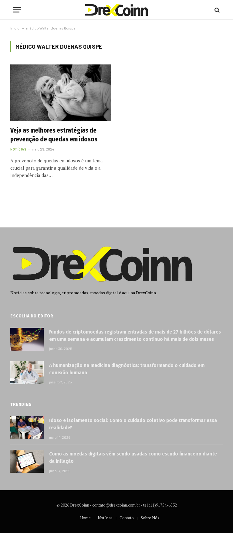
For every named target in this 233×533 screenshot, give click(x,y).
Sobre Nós (150, 518)
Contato (127, 518)
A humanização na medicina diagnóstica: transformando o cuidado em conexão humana (126, 369)
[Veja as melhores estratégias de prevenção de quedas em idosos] (60, 92)
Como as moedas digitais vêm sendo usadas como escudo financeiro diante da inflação (133, 457)
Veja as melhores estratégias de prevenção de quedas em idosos (53, 134)
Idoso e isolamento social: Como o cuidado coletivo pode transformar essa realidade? (133, 424)
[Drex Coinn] (116, 10)
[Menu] (17, 10)
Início (14, 28)
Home (85, 518)
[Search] (216, 10)
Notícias (18, 149)
